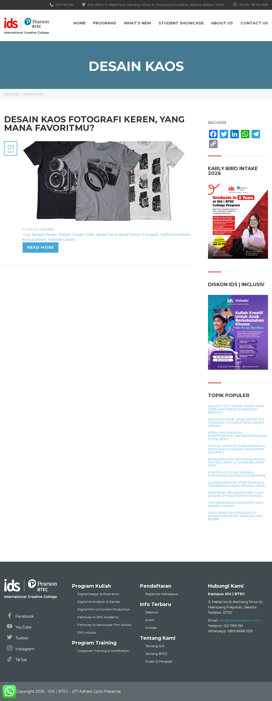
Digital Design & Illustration (98, 594)
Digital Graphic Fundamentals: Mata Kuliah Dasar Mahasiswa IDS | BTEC (237, 449)
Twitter (21, 638)
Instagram (24, 649)
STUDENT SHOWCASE (181, 23)
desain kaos (106, 234)
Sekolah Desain (61, 239)
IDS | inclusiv (86, 632)
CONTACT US (254, 23)
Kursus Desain (34, 239)
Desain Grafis (83, 234)
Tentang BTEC (156, 654)
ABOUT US (222, 23)
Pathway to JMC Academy (98, 617)
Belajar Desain (44, 234)
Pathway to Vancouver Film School (104, 625)
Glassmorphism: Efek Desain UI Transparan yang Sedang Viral (237, 484)
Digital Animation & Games (98, 602)
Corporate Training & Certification (103, 651)
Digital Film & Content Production (103, 609)
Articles (46, 229)
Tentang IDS (154, 646)
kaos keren (180, 234)
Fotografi (150, 234)
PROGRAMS (104, 23)
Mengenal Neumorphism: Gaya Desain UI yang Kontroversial (236, 494)
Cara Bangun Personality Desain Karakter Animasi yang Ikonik (235, 516)
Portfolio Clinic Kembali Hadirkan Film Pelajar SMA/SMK (237, 474)
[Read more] (105, 144)
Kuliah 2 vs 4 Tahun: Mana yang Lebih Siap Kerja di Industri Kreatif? (236, 409)
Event (149, 620)
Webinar (151, 612)
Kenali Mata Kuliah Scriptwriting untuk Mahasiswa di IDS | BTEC (237, 436)
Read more (40, 247)
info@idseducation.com (239, 620)
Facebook (24, 616)
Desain (65, 234)
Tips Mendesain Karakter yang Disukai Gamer (236, 504)
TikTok (20, 659)
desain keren (129, 234)
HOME (79, 23)
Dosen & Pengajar (159, 661)
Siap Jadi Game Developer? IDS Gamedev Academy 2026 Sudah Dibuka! (236, 422)
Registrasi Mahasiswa (161, 594)
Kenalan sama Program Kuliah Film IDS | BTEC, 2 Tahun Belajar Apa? (237, 462)
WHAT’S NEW (137, 23)
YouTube (23, 627)
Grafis (164, 234)
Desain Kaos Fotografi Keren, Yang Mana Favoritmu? (94, 123)
